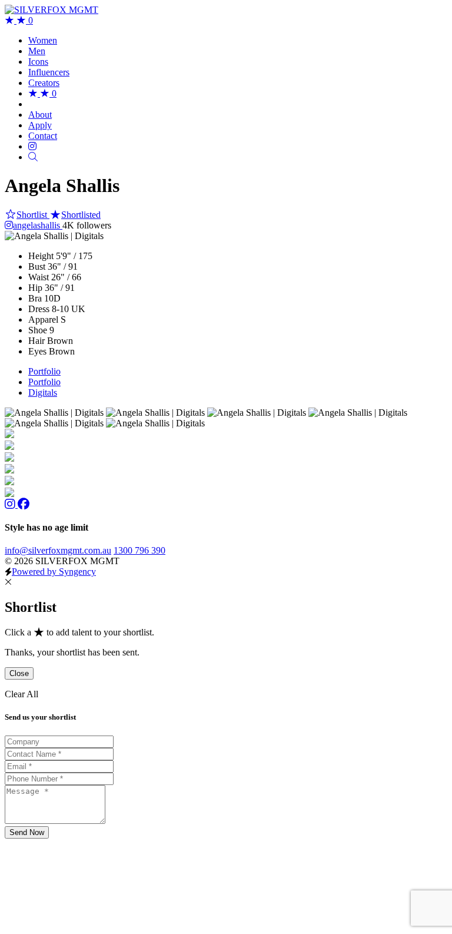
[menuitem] (42, 40)
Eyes (37, 351)
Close (19, 673)
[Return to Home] (51, 10)
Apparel (43, 319)
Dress (38, 309)
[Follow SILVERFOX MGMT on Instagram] (11, 504)
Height (41, 256)
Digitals (42, 392)
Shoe (37, 330)
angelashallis (37, 225)
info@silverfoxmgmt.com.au (58, 550)
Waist (38, 277)
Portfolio (44, 371)
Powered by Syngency (54, 572)
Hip (35, 288)
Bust (36, 266)
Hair (36, 341)
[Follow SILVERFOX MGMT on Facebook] (23, 504)
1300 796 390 (139, 550)
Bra (35, 298)
